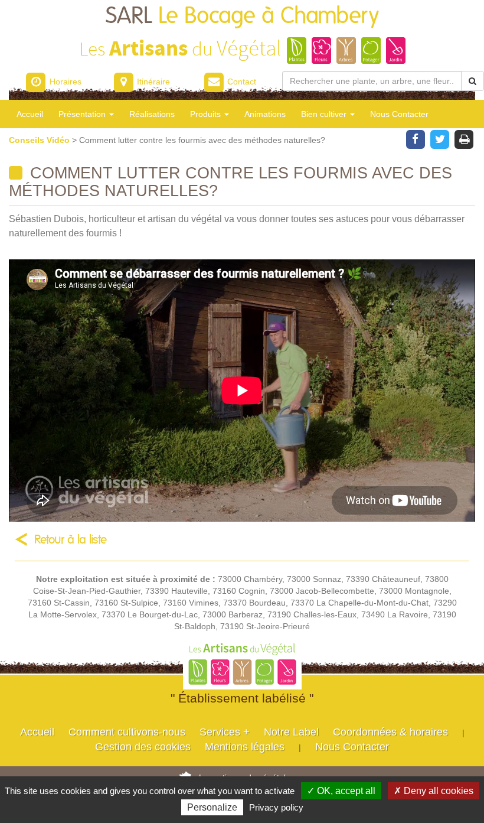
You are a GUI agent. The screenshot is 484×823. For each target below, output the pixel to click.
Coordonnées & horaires (390, 732)
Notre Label (291, 732)
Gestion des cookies (143, 747)
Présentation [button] (83, 114)
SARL (242, 16)
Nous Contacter (399, 114)
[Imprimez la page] (464, 138)
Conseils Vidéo (40, 140)
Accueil (30, 114)
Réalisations (152, 114)
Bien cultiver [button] (325, 114)
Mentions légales (244, 747)
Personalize (212, 807)
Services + (225, 732)
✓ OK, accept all (341, 791)
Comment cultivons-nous (126, 732)
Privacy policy (276, 807)
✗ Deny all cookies (433, 791)
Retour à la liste (70, 540)
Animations (265, 114)
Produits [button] (206, 114)
